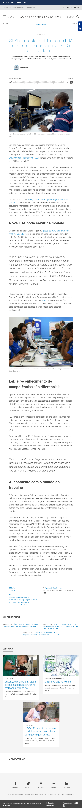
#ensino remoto (13, 605)
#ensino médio (13, 600)
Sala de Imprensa (9, 8)
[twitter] (68, 8)
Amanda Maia (24, 67)
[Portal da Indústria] (3, 2)
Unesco (44, 300)
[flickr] (75, 8)
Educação (7, 624)
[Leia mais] (21, 665)
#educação (12, 597)
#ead (14, 602)
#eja (10, 602)
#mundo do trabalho (23, 602)
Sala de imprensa (50, 794)
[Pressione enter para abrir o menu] (4, 16)
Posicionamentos (37, 794)
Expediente (31, 8)
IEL (25, 2)
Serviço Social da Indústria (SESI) (24, 157)
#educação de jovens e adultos (28, 600)
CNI (7, 2)
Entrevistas (19, 794)
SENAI (19, 2)
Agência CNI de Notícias (53, 588)
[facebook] (64, 8)
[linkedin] (78, 8)
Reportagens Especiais (54, 679)
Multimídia (21, 8)
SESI (13, 2)
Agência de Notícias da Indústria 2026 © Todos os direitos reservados (22, 804)
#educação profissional (22, 597)
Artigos (27, 794)
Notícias (11, 794)
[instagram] (71, 8)
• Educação (12, 591)
